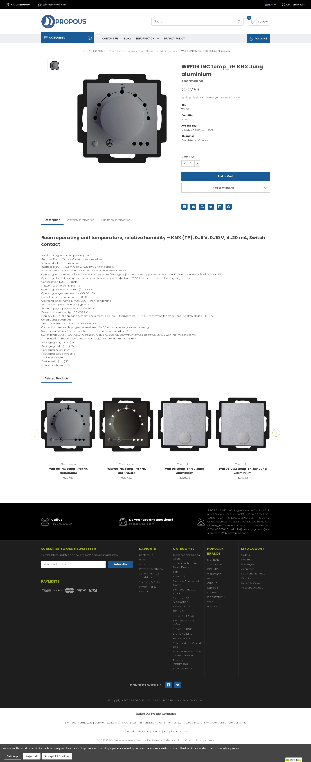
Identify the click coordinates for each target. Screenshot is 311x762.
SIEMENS (213, 559)
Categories (56, 37)
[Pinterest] (229, 207)
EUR (271, 4)
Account (260, 38)
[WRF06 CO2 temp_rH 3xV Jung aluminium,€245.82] (243, 424)
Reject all (32, 756)
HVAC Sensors (192, 722)
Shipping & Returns (151, 582)
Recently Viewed (251, 583)
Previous (35, 433)
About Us (143, 731)
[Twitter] (211, 207)
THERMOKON (182, 606)
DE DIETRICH (216, 597)
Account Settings (252, 587)
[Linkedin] (220, 207)
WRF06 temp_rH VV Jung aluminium (184, 471)
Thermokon (214, 564)
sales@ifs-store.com (54, 4)
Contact (156, 731)
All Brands (129, 731)
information (145, 38)
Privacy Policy (174, 38)
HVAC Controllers (215, 722)
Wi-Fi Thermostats (169, 722)
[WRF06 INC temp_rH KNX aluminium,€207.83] (68, 424)
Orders (245, 554)
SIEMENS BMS (182, 633)
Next (276, 433)
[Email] (193, 207)
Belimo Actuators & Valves (111, 722)
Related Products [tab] (56, 378)
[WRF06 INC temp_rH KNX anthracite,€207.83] (126, 424)
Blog (127, 38)
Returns (246, 559)
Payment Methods (151, 569)
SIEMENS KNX (182, 629)
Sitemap (144, 591)
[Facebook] (184, 207)
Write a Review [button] (230, 97)
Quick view (90, 392)
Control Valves (237, 722)
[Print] (202, 207)
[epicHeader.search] (239, 22)
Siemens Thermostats (78, 722)
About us (144, 564)
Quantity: (187, 156)
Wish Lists (247, 578)
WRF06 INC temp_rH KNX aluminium (68, 471)
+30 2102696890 (20, 4)
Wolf (210, 601)
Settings (12, 756)
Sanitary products (184, 668)
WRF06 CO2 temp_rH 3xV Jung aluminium (243, 471)
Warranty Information (80, 220)
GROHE (212, 583)
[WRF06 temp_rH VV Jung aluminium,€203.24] (184, 424)
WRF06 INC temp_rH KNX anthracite (126, 471)
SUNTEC (212, 592)
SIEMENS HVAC (183, 615)
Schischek (179, 576)
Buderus (212, 587)
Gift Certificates (295, 4)
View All (212, 606)
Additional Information (115, 220)
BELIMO (178, 611)
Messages (247, 564)
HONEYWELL (182, 638)
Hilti (175, 571)
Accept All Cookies (57, 756)
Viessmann (214, 573)
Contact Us (110, 38)
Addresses (247, 569)
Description (52, 220)
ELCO (211, 578)
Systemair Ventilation (143, 722)
